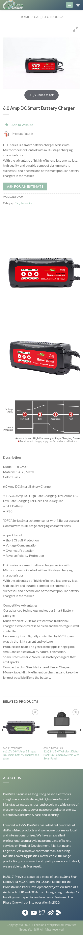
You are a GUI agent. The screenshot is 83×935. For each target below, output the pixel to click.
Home (25, 17)
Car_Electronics (48, 17)
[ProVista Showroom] (13, 5)
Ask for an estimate (25, 186)
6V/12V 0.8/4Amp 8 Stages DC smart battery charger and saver (21, 755)
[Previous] (3, 738)
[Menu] (69, 5)
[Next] (80, 738)
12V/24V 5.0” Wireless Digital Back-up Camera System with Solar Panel (61, 755)
